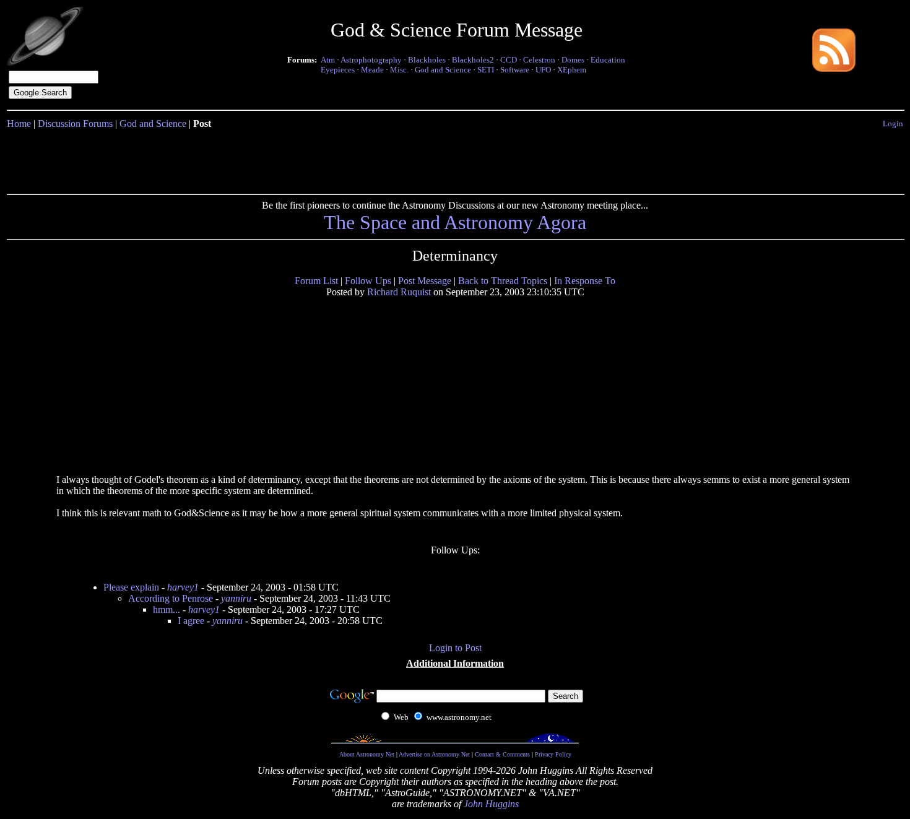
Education (608, 59)
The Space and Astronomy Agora (455, 222)
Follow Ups (368, 280)
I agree (191, 620)
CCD (508, 59)
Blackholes (427, 59)
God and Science (443, 69)
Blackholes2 (473, 59)
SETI (485, 69)
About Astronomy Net (366, 754)
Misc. (399, 69)
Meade (372, 69)
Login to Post (455, 648)
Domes (572, 59)
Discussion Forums (75, 123)
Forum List (316, 280)
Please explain (131, 587)
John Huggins (491, 804)
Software (514, 69)
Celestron (539, 59)
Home (19, 123)
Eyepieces (338, 69)
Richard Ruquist (399, 292)
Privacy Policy (553, 754)
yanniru (236, 598)
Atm (328, 59)
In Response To (584, 280)
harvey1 (183, 587)
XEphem (571, 69)
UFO (543, 69)
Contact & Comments (502, 754)
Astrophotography (371, 59)
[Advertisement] (455, 159)
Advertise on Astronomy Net (434, 754)
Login (893, 123)
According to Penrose (170, 598)
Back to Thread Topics (502, 280)
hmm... (166, 609)
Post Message (424, 280)
